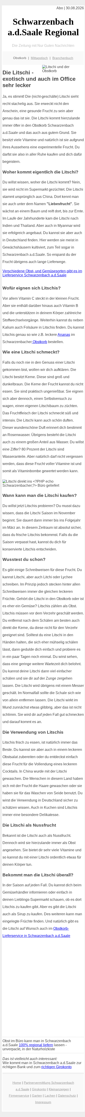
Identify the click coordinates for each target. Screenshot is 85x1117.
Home (16, 1082)
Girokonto (39, 1089)
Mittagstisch (39, 58)
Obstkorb (39, 342)
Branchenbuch (62, 58)
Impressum (43, 1102)
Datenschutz (67, 1095)
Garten (37, 1095)
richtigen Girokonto (56, 1067)
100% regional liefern (36, 1045)
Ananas (64, 335)
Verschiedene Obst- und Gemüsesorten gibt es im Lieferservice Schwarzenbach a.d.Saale (42, 273)
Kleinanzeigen (59, 1089)
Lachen (50, 1095)
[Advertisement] (42, 989)
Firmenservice (19, 1095)
